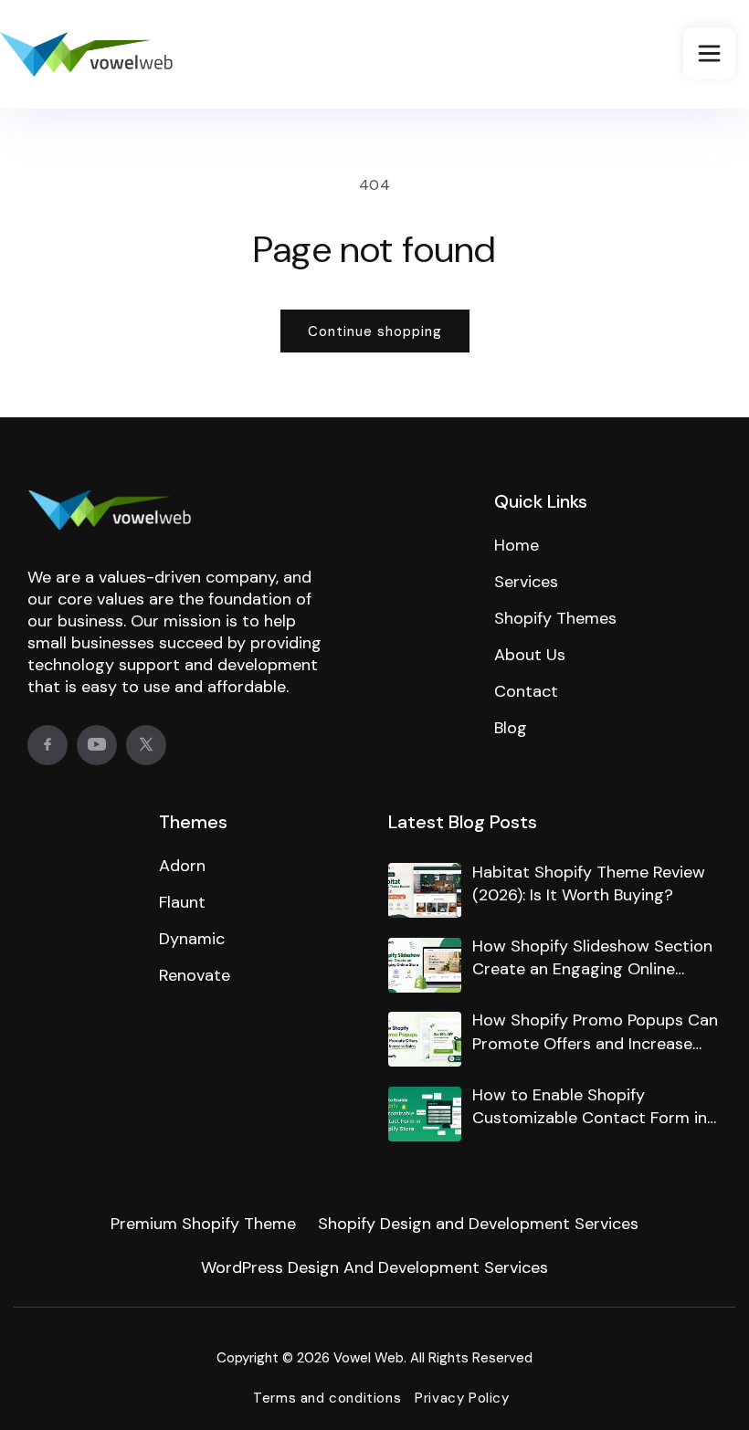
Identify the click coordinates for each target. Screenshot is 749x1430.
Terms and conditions (327, 1398)
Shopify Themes (555, 618)
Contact (526, 691)
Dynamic (192, 939)
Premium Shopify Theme (203, 1224)
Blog (510, 728)
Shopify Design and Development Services (478, 1224)
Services (526, 582)
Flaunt (182, 902)
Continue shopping (375, 331)
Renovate (194, 975)
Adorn (182, 866)
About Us (529, 655)
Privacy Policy (462, 1398)
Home (516, 545)
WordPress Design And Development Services (374, 1267)
